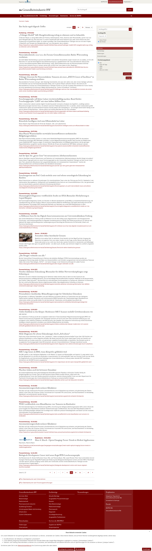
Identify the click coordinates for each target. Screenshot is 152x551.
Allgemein (100, 48)
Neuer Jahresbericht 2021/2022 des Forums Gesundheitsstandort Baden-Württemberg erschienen (53, 56)
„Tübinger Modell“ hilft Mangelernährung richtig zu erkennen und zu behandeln (52, 35)
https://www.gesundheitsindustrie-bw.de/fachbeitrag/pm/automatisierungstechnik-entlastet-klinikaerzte (51, 396)
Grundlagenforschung (55, 514)
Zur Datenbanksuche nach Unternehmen (33, 479)
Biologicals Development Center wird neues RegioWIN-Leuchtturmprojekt (49, 455)
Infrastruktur (23, 512)
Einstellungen (146, 549)
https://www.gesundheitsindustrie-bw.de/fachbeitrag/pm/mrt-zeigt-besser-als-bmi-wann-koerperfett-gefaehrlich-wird (55, 362)
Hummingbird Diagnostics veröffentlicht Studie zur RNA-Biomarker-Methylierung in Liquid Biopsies (54, 197)
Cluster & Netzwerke (25, 514)
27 (88, 472)
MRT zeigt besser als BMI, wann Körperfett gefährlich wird (43, 352)
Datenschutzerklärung (24, 545)
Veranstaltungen (53, 16)
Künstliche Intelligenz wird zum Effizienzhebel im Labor (41, 121)
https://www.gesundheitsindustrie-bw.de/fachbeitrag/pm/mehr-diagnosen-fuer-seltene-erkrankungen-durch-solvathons (56, 344)
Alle (101, 63)
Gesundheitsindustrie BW (115, 2)
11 (80, 472)
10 (75, 472)
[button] (130, 60)
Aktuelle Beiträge (54, 496)
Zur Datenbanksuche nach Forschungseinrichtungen (36, 483)
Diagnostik (101, 36)
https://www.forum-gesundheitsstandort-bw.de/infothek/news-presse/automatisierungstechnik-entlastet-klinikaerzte (55, 432)
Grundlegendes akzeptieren (66, 549)
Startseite (21, 21)
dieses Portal (103, 40)
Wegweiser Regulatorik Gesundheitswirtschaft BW (114, 497)
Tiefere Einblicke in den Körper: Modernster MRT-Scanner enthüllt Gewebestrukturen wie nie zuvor (56, 313)
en (131, 16)
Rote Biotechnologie (55, 504)
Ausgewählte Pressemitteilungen (59, 499)
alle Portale (103, 42)
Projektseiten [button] (127, 2)
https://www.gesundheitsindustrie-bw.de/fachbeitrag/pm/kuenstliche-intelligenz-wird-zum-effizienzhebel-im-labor (54, 125)
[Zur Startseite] (35, 9)
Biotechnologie (23, 499)
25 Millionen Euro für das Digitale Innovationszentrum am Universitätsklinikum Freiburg (55, 216)
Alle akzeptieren (80, 549)
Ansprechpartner (54, 527)
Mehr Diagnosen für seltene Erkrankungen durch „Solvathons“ (44, 334)
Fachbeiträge (43, 16)
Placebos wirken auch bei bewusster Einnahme (37, 370)
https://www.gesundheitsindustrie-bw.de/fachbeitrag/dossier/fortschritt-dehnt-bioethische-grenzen (49, 247)
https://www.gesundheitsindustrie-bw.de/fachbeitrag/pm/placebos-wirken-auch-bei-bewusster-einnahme (51, 380)
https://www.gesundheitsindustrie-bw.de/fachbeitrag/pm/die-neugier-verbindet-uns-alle (46, 264)
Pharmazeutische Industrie (27, 504)
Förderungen (100, 53)
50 (79, 28)
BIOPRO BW (104, 2)
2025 (101, 68)
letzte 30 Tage (103, 64)
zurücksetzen (127, 74)
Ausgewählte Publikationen (57, 517)
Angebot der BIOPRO (55, 525)
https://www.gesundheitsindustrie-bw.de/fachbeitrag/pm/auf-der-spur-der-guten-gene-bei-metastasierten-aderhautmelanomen (52, 166)
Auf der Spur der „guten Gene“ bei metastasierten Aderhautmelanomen (48, 156)
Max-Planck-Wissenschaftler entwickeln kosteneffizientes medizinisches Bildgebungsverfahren (47, 135)
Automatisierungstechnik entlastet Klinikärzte (37, 388)
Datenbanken (64, 16)
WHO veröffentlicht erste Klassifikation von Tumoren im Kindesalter (47, 404)
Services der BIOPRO (75, 16)
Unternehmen (23, 527)
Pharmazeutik (53, 509)
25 (74, 28)
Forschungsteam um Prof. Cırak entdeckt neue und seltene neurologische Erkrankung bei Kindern (55, 177)
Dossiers (51, 501)
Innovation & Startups (112, 500)
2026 (101, 66)
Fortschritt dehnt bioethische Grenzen (50, 236)
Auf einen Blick (23, 496)
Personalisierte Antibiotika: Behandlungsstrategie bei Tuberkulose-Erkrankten (50, 294)
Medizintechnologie (55, 506)
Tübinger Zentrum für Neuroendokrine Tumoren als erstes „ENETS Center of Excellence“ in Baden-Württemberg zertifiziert (56, 78)
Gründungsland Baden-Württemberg (30, 509)
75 (83, 28)
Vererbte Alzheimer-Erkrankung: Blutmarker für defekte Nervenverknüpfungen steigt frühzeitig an (53, 273)
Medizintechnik (23, 501)
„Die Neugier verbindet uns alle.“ (32, 256)
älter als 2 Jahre (104, 70)
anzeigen (128, 78)
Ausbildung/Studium (25, 506)
